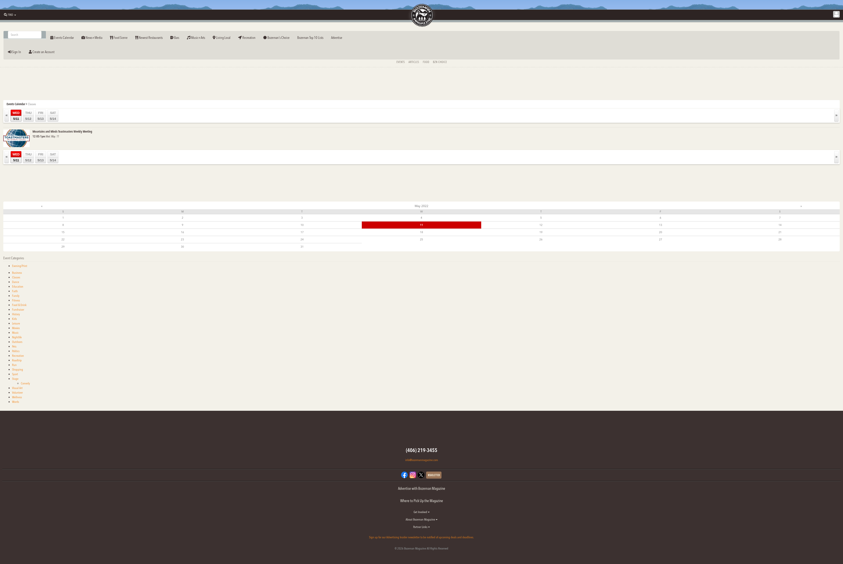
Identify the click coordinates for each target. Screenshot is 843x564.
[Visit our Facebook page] (404, 474)
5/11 (16, 116)
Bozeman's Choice (278, 37)
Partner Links (420, 527)
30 (182, 246)
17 (302, 232)
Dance (15, 282)
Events (400, 62)
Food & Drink (19, 305)
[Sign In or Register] (836, 14)
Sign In (16, 52)
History (16, 314)
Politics (16, 351)
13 (660, 225)
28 (780, 239)
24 (302, 239)
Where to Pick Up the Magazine (421, 500)
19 (540, 232)
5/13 (41, 116)
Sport (15, 374)
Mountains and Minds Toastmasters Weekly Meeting (62, 131)
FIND (10, 15)
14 (780, 225)
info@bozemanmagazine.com (421, 460)
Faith (15, 291)
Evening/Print (19, 266)
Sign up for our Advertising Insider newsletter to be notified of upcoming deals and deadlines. (421, 537)
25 (421, 239)
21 (780, 232)
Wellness (17, 397)
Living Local (223, 37)
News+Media (93, 37)
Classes (16, 277)
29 (63, 246)
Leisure (16, 323)
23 (182, 239)
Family (15, 296)
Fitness (16, 300)
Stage (15, 379)
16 (182, 232)
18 (421, 232)
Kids (14, 319)
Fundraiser (18, 310)
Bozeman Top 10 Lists (310, 37)
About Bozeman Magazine (421, 519)
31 (302, 246)
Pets (14, 346)
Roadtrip (17, 360)
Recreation (249, 37)
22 (63, 239)
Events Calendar (63, 37)
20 (660, 232)
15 (63, 232)
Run (14, 365)
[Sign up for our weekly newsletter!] (433, 475)
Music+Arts (197, 37)
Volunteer (17, 393)
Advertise (336, 37)
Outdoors (17, 342)
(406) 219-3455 (421, 450)
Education (17, 286)
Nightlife (17, 337)
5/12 (28, 116)
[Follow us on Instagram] (412, 474)
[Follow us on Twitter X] (421, 474)
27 (660, 239)
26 (540, 239)
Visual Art (17, 388)
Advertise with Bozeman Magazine (421, 488)
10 (302, 225)
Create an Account (43, 52)
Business (17, 273)
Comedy (25, 383)
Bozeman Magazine (421, 15)
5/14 (53, 116)
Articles (414, 62)
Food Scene (120, 37)
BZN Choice (440, 62)
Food (426, 62)
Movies (16, 328)
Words (15, 402)
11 (421, 225)
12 (540, 225)
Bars (176, 37)
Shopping (17, 369)
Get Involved (421, 512)
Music (15, 333)
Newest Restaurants (150, 37)
